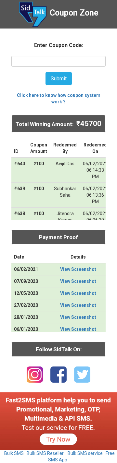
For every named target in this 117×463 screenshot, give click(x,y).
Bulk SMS (14, 453)
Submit (59, 78)
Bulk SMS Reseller (45, 453)
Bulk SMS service (85, 453)
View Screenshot (78, 269)
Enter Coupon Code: (58, 45)
